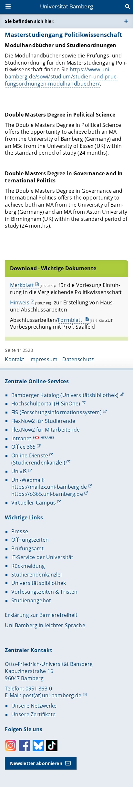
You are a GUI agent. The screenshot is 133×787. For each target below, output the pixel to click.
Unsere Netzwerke (33, 705)
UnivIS (19, 471)
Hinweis (19, 302)
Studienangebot (31, 600)
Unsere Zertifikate (33, 714)
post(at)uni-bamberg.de (52, 695)
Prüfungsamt (27, 548)
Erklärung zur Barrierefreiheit (41, 614)
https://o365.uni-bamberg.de (47, 493)
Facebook (24, 745)
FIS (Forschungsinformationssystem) (56, 412)
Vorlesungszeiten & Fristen (44, 591)
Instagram (10, 745)
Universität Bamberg (66, 6)
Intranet (21, 438)
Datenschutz (78, 359)
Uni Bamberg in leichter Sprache (45, 625)
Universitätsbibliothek (38, 583)
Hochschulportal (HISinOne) (45, 403)
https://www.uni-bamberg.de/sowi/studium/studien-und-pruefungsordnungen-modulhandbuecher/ (61, 76)
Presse (19, 531)
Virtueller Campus (33, 502)
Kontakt (14, 359)
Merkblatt (22, 285)
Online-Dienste (29, 455)
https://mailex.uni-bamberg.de (49, 486)
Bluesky (38, 745)
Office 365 (23, 446)
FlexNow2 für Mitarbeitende (45, 429)
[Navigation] (9, 7)
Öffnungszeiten (30, 539)
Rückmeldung (28, 565)
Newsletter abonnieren (36, 763)
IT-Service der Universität (42, 557)
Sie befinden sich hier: (30, 21)
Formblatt (71, 319)
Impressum (43, 359)
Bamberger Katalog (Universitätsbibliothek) (64, 395)
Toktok (51, 745)
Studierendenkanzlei (36, 574)
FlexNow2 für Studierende (43, 420)
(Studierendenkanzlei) (38, 462)
